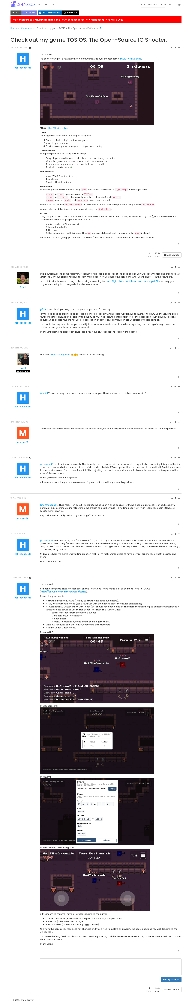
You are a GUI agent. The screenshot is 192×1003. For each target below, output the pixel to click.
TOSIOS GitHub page (130, 58)
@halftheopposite (60, 354)
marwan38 (22, 442)
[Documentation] (50, 12)
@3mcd (44, 309)
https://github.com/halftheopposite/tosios (63, 591)
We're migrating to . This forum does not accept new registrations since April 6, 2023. (68, 19)
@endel (44, 393)
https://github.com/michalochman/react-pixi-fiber (133, 281)
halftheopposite (23, 67)
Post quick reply (171, 979)
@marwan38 (46, 464)
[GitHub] (70, 12)
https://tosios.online (57, 128)
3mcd (23, 287)
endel (23, 368)
